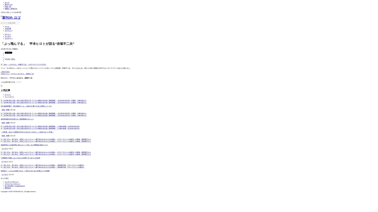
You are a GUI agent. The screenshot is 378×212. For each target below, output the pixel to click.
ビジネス (5, 148)
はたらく (8, 34)
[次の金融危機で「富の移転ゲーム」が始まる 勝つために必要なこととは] (44, 100)
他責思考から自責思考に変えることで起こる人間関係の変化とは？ (24, 145)
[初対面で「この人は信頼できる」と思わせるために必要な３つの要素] (43, 165)
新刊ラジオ (9, 4)
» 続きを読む (5, 72)
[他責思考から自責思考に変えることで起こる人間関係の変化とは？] (46, 139)
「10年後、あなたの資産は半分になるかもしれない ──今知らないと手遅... (27, 132)
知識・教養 (5, 110)
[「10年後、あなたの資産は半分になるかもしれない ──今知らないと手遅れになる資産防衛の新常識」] (40, 126)
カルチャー (9, 38)
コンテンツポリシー (12, 182)
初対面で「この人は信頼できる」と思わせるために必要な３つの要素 (25, 171)
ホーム (7, 2)
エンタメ (8, 36)
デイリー (8, 95)
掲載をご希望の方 (11, 9)
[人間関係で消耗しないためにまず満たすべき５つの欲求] (46, 152)
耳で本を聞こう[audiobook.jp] (15, 186)
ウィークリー (9, 97)
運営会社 (8, 188)
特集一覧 (8, 6)
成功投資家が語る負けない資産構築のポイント (17, 119)
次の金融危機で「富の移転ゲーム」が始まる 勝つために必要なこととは (26, 106)
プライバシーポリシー (12, 184)
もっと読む (5, 178)
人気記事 (8, 28)
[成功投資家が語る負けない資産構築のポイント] (44, 113)
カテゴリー (9, 31)
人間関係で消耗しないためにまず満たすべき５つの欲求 (20, 158)
